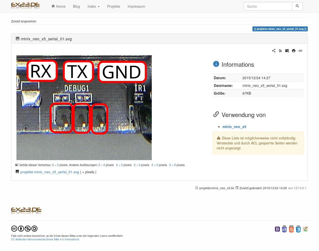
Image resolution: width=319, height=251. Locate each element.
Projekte (113, 6)
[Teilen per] (274, 50)
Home (60, 6)
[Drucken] (294, 50)
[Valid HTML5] (291, 228)
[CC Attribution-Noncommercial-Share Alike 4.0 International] (24, 228)
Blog (76, 6)
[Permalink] (300, 50)
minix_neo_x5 (234, 126)
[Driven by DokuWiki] (305, 228)
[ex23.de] (27, 6)
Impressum (136, 6)
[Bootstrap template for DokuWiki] (277, 228)
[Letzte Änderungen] (280, 50)
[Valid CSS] (298, 228)
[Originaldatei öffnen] (84, 107)
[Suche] (297, 6)
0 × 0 (55, 165)
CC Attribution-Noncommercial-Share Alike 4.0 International (45, 239)
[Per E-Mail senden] (287, 50)
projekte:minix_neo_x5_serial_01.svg (49, 171)
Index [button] (92, 6)
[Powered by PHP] (284, 228)
